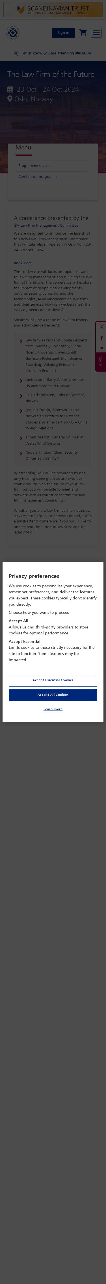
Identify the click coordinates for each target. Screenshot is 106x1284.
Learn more (53, 709)
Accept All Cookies (53, 695)
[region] (53, 642)
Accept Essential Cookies (53, 680)
